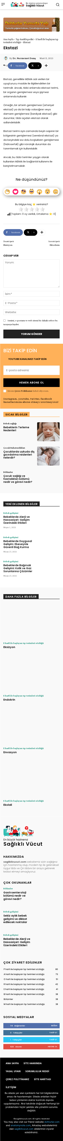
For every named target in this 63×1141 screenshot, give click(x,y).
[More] (46, 65)
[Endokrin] (31, 674)
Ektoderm (55, 245)
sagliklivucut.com (23, 1128)
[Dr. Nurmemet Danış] (6, 58)
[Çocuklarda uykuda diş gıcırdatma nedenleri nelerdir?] (48, 456)
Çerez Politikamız (23, 390)
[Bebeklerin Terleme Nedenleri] (48, 431)
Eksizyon (7, 245)
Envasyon (10, 752)
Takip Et (53, 1032)
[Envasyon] (31, 727)
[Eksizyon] (31, 621)
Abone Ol (52, 1046)
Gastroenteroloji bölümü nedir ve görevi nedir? (14, 896)
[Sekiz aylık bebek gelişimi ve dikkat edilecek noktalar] (48, 919)
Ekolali (7, 805)
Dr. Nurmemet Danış (24, 58)
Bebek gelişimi (10, 513)
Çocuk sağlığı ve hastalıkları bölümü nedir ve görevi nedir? (17, 479)
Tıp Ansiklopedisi (24, 39)
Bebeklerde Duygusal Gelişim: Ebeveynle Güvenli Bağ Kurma (17, 544)
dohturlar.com (51, 1121)
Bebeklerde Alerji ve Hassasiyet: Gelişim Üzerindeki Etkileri (16, 520)
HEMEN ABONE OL (31, 382)
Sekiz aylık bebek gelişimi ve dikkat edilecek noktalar (15, 919)
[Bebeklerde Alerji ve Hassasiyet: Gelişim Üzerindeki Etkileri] (48, 521)
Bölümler (8, 472)
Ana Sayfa (8, 39)
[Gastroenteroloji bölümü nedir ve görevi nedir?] (48, 896)
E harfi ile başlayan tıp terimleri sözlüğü (23, 643)
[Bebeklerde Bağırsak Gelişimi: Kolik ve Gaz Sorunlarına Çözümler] (48, 569)
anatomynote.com (21, 1125)
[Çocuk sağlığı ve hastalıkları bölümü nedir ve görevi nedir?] (48, 480)
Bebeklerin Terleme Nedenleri (16, 429)
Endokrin (9, 700)
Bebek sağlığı (10, 423)
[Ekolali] (31, 779)
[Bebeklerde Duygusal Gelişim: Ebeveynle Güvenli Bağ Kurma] (48, 545)
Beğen (54, 1025)
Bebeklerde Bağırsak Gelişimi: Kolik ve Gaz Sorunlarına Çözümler (17, 568)
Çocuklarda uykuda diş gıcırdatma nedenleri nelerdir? (18, 454)
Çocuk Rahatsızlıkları (14, 448)
